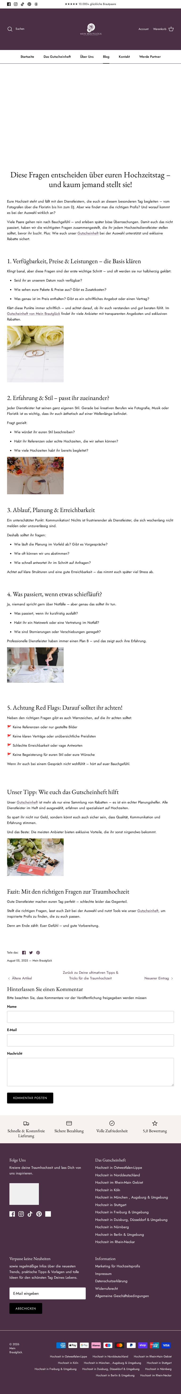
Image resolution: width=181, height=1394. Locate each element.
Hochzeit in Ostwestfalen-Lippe (118, 1167)
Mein (40, 313)
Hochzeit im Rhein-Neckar (115, 1241)
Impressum (103, 1273)
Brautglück (52, 313)
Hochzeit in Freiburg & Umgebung (122, 1212)
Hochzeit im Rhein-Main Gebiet (119, 1182)
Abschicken (26, 1308)
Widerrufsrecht (106, 1288)
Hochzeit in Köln (107, 1190)
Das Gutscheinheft (57, 56)
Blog (106, 56)
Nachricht (14, 1053)
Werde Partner (150, 56)
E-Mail (12, 1030)
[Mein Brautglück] (91, 29)
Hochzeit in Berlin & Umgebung (119, 1234)
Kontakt (124, 56)
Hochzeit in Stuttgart (110, 1204)
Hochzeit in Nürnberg (112, 1227)
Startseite (27, 56)
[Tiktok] (22, 4)
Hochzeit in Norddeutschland (117, 1175)
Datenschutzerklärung (111, 1281)
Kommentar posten (30, 1098)
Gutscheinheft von (21, 313)
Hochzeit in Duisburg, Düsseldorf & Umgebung (131, 1219)
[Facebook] (9, 4)
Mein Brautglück (15, 1350)
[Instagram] (15, 4)
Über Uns (87, 56)
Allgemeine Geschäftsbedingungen (122, 1295)
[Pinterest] (29, 4)
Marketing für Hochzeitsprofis (117, 1266)
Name (11, 1006)
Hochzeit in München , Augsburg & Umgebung (131, 1197)
